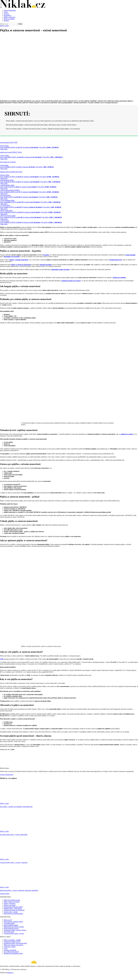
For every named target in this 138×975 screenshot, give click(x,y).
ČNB (1, 659)
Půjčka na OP (8, 920)
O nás (5, 948)
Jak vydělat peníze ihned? (11, 952)
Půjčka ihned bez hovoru (11, 928)
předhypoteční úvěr (115, 260)
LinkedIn (7, 774)
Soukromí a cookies (9, 946)
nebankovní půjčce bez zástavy (71, 280)
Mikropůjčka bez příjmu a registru (14, 927)
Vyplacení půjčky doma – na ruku (14, 933)
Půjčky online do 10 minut (11, 902)
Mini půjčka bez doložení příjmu (13, 913)
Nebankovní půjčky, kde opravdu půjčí (15, 943)
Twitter (2, 774)
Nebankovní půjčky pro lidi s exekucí (15, 930)
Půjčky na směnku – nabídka (12, 940)
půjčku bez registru (127, 434)
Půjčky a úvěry (4, 26)
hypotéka (46, 255)
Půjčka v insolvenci (9, 17)
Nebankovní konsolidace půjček (13, 953)
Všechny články (5, 893)
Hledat (20, 24)
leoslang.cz (10, 972)
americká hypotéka (46, 264)
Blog (11, 774)
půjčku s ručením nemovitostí (18, 260)
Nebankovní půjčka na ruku (12, 941)
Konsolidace (7, 15)
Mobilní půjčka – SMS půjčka (13, 908)
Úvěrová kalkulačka (10, 10)
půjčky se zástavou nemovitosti (21, 264)
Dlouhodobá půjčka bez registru (13, 907)
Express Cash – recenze (11, 912)
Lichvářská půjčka (9, 923)
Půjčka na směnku (9, 19)
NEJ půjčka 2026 (9, 932)
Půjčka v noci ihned (9, 905)
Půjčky (6, 12)
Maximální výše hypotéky (12, 256)
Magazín (6, 20)
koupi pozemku (130, 255)
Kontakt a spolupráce (10, 950)
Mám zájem (3, 149)
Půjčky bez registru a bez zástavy (13, 945)
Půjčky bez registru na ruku (12, 900)
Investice (6, 14)
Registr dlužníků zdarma (11, 925)
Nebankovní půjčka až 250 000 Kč (14, 910)
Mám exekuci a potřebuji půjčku (13, 921)
